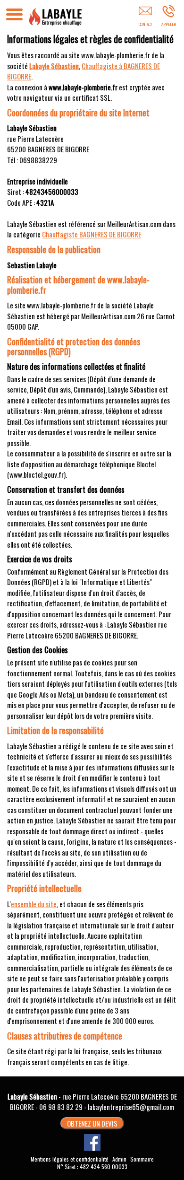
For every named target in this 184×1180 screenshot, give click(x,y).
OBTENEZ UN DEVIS (92, 1123)
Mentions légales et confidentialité (70, 1159)
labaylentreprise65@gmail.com (131, 1106)
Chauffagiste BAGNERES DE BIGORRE (91, 234)
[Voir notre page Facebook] (92, 1142)
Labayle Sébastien (54, 66)
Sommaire (142, 1159)
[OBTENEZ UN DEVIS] (145, 17)
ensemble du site (34, 904)
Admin (119, 1159)
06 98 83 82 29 (61, 1106)
